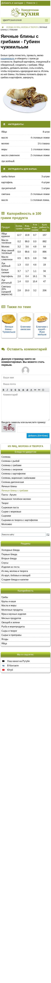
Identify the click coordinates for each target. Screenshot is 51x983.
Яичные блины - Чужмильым (9, 329)
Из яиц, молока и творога (14, 571)
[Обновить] (8, 428)
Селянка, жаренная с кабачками (18, 478)
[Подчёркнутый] (11, 390)
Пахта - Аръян (8, 495)
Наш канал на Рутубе (18, 661)
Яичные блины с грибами (14, 490)
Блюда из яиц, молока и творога (22, 27)
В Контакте (13, 665)
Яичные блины (9, 486)
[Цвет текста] (31, 390)
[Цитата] (39, 390)
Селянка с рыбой (10, 461)
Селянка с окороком (12, 469)
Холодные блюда (10, 550)
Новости (30, 3)
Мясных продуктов (11, 618)
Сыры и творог (9, 631)
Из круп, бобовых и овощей (15, 575)
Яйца (4, 643)
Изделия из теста (10, 567)
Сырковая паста (10, 507)
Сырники (6, 516)
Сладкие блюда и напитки (14, 579)
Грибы (4, 597)
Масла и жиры (8, 605)
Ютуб (10, 670)
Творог (5, 503)
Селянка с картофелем (13, 473)
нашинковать (8, 58)
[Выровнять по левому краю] (19, 390)
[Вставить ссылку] (35, 390)
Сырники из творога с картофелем (19, 520)
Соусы (4, 563)
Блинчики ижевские (26, 328)
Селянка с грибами (11, 465)
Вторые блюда (9, 558)
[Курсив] (7, 390)
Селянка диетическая (12, 482)
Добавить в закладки (12, 3)
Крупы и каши (8, 601)
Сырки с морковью (11, 511)
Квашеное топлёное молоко (16, 499)
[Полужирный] (3, 390)
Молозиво (6, 524)
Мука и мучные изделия (13, 614)
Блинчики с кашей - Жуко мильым (42, 331)
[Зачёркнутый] (15, 390)
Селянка (5, 457)
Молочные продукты (12, 610)
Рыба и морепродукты (13, 626)
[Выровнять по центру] (23, 390)
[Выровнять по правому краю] (27, 390)
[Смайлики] (43, 390)
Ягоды (4, 639)
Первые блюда (9, 554)
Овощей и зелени (10, 622)
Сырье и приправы (11, 635)
